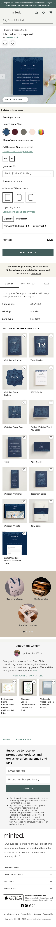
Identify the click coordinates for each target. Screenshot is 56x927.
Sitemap (37, 914)
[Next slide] (53, 76)
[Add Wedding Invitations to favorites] (24, 336)
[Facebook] (22, 905)
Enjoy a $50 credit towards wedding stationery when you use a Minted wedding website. (28, 4)
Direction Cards (22, 739)
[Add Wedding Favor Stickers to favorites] (24, 368)
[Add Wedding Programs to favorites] (24, 469)
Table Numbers (37, 360)
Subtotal (7, 239)
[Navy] (6, 132)
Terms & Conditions (11, 914)
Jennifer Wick (11, 37)
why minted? (28, 284)
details (9, 284)
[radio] (5, 158)
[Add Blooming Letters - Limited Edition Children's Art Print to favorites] (34, 682)
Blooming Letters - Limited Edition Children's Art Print (28, 704)
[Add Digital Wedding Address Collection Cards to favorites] (24, 533)
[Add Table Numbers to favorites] (51, 336)
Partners (9, 881)
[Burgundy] (15, 132)
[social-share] (4, 43)
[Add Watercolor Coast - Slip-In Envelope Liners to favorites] (53, 682)
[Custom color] (41, 132)
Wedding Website (12, 526)
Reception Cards (38, 494)
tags (46, 284)
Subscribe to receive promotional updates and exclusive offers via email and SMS (26, 756)
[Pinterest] (26, 905)
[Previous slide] (2, 76)
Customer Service (13, 874)
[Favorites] (43, 12)
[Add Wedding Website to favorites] (24, 501)
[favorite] (12, 43)
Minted (6, 739)
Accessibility (48, 914)
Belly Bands (35, 526)
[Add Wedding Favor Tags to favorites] (24, 402)
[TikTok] (30, 905)
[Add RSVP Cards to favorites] (51, 368)
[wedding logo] (15, 12)
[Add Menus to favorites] (24, 437)
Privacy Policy (26, 914)
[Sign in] (36, 12)
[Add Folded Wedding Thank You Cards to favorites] (51, 402)
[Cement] (23, 132)
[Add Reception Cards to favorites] (51, 469)
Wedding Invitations (13, 360)
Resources (10, 888)
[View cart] (50, 12)
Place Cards (36, 462)
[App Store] (13, 898)
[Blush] (32, 132)
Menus (6, 462)
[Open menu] (5, 12)
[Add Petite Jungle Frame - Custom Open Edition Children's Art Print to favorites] (14, 682)
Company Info (11, 867)
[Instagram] (33, 905)
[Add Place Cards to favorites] (51, 437)
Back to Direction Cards (15, 30)
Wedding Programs (13, 494)
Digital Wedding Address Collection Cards (12, 561)
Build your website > (41, 5)
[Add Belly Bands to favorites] (51, 501)
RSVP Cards (36, 392)
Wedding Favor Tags (13, 427)
